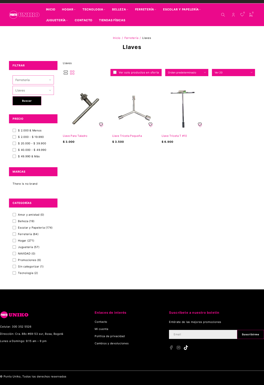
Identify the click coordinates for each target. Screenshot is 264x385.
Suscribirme (250, 334)
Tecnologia (28, 273)
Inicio (117, 38)
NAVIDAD (26, 253)
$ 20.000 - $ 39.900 (32, 143)
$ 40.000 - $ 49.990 (32, 150)
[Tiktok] (186, 347)
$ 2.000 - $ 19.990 (31, 137)
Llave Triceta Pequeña (127, 136)
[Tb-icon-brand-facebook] (171, 347)
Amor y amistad (31, 214)
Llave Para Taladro (75, 136)
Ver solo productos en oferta (139, 72)
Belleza (26, 221)
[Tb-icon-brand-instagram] (178, 347)
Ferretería (131, 38)
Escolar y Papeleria (35, 227)
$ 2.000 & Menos (29, 130)
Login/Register (233, 14)
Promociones (29, 260)
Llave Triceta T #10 (174, 136)
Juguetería (29, 247)
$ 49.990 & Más (29, 156)
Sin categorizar (31, 266)
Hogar (26, 240)
